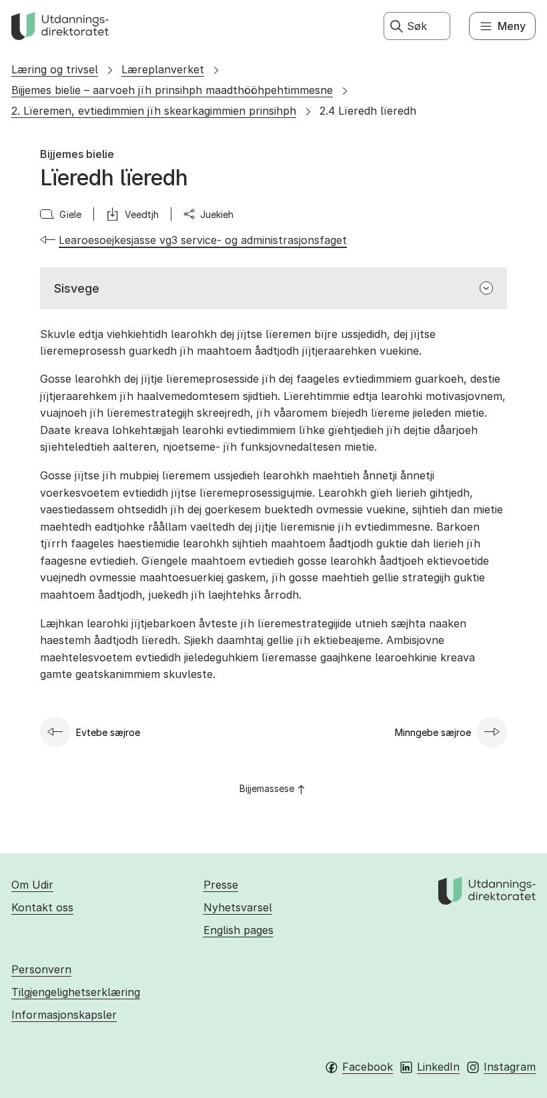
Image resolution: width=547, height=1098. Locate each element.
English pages (238, 930)
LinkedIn (438, 1066)
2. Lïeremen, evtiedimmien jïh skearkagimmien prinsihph (153, 110)
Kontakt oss (42, 907)
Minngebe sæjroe (433, 732)
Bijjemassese (266, 788)
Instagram (510, 1066)
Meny (512, 26)
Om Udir (32, 884)
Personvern (41, 969)
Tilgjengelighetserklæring (75, 992)
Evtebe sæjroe (108, 732)
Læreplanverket (162, 69)
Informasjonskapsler (64, 1014)
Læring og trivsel (54, 69)
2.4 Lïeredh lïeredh (368, 110)
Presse (220, 884)
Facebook (367, 1066)
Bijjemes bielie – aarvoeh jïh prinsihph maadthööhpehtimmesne (172, 90)
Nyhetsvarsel (237, 907)
